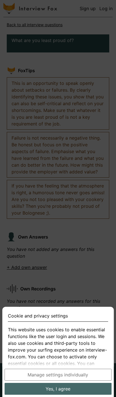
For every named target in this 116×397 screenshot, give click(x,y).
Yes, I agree (58, 389)
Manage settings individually (58, 375)
